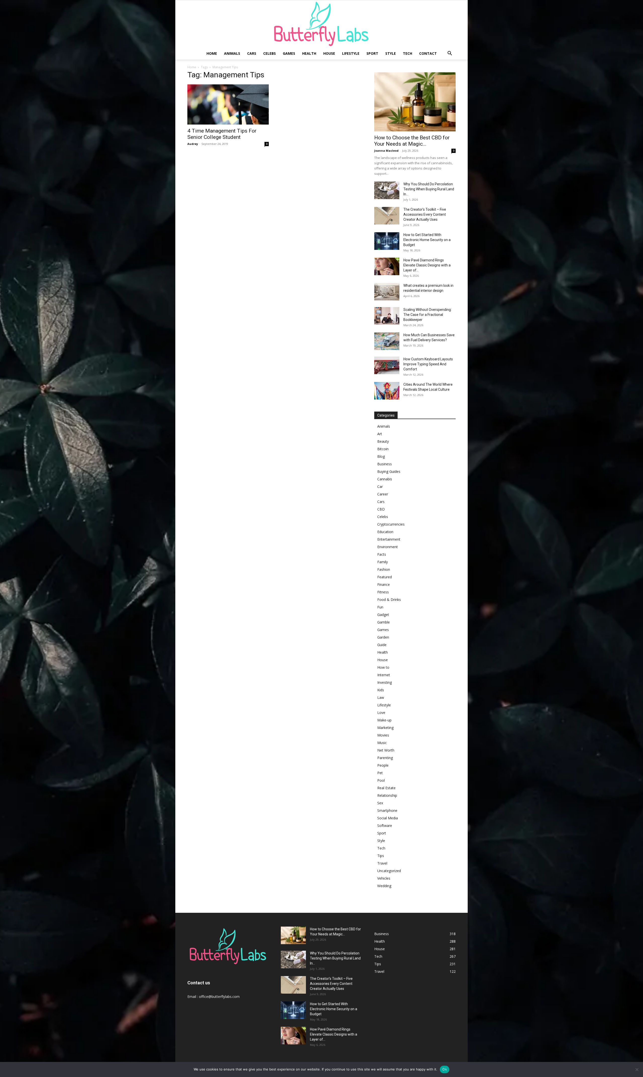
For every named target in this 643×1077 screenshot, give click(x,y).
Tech (407, 53)
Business (384, 464)
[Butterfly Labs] (321, 24)
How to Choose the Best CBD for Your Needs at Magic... (412, 141)
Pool (381, 780)
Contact (428, 53)
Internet (383, 674)
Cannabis (384, 479)
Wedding (384, 885)
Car (380, 486)
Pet (380, 772)
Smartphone (387, 810)
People (383, 765)
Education (385, 531)
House (329, 53)
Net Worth (385, 750)
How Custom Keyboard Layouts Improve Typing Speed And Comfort (428, 364)
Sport (372, 53)
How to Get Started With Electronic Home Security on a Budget (427, 240)
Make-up (384, 720)
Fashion (383, 569)
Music (382, 742)
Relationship (387, 795)
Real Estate (386, 787)
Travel (382, 863)
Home (211, 53)
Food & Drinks (389, 599)
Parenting (385, 757)
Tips (380, 855)
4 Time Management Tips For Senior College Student (221, 134)
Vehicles (383, 878)
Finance (383, 584)
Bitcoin (383, 448)
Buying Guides (388, 471)
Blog (381, 456)
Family (382, 561)
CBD (381, 509)
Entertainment (388, 539)
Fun (380, 607)
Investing (384, 682)
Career (382, 494)
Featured (384, 577)
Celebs (269, 53)
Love (381, 712)
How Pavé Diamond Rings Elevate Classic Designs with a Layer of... (427, 265)
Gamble (383, 622)
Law (380, 697)
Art (379, 433)
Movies (383, 735)
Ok (444, 1069)
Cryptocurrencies (391, 524)
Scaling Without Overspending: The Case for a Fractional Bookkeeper (427, 315)
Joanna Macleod (386, 150)
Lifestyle (350, 53)
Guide (382, 644)
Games (289, 53)
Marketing (385, 727)
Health (309, 53)
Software (384, 825)
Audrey (192, 144)
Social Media (387, 818)
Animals (232, 53)
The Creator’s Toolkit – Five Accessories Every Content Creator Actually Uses (424, 214)
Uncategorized (389, 870)
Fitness (383, 592)
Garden (383, 637)
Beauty (383, 441)
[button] (450, 53)
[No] (636, 1069)
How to (383, 667)
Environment (387, 546)
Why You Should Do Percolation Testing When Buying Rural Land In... (428, 189)
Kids (380, 690)
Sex (380, 803)
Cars (251, 53)
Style (390, 53)
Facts (381, 554)
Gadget (383, 614)
